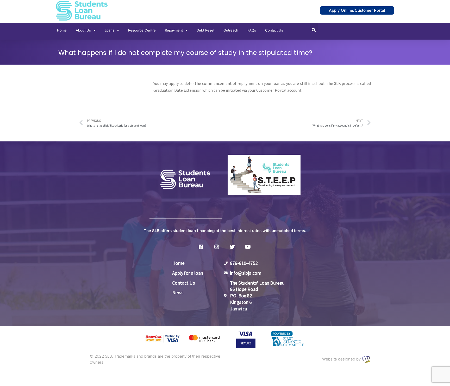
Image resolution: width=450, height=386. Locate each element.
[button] (314, 27)
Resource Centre (142, 30)
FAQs (251, 30)
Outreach (230, 30)
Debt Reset (205, 30)
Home (62, 30)
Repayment (174, 30)
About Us (83, 30)
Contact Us (274, 30)
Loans (109, 30)
